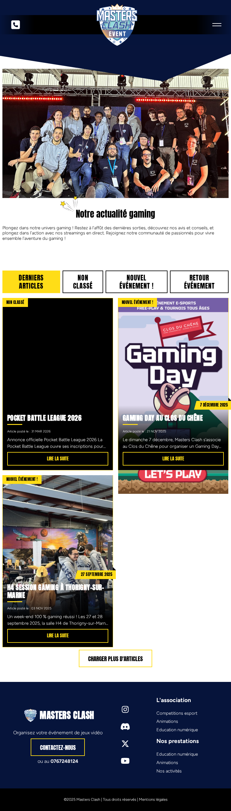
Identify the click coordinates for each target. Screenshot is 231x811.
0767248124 (64, 761)
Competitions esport (176, 713)
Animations (167, 721)
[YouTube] (125, 761)
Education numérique (177, 729)
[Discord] (125, 726)
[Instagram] (125, 709)
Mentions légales (153, 799)
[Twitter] (125, 743)
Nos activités (169, 771)
